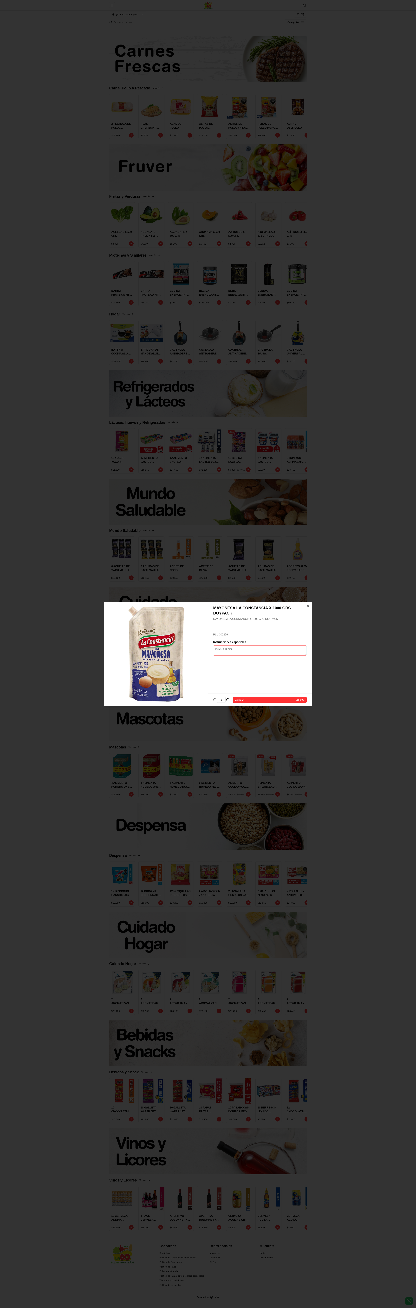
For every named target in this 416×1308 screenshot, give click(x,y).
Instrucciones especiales (229, 642)
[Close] (308, 606)
